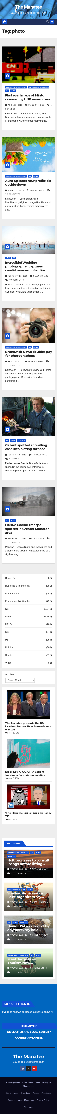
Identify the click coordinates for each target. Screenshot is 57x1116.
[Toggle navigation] (26, 22)
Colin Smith (38, 539)
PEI (7, 639)
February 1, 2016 (17, 539)
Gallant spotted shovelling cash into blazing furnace (26, 447)
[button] (47, 21)
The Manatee (28, 7)
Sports (8, 655)
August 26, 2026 (19, 902)
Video (8, 663)
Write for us (28, 1107)
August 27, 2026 (19, 869)
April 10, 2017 (15, 361)
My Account (29, 1100)
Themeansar (28, 1086)
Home (8, 1093)
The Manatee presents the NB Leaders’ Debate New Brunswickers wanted (28, 726)
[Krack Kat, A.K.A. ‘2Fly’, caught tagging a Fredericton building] (28, 753)
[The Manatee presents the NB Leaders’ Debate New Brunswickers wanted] (28, 704)
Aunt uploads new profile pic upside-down (28, 183)
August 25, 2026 (19, 935)
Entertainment (12, 593)
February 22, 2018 (18, 276)
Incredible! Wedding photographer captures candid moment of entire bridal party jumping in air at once (27, 270)
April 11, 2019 (15, 105)
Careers (36, 1093)
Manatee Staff (36, 361)
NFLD (8, 624)
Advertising (25, 1093)
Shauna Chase (37, 190)
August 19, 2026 (19, 968)
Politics (21, 440)
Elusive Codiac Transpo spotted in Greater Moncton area (27, 529)
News (13, 91)
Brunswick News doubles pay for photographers (28, 354)
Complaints (46, 1093)
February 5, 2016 (17, 455)
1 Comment (15, 459)
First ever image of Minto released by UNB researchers (27, 97)
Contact (11, 1100)
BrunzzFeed (11, 578)
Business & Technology (16, 87)
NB (7, 91)
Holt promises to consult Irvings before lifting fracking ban (28, 864)
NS (14, 258)
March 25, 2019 (16, 190)
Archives (9, 674)
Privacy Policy (43, 1100)
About (15, 1093)
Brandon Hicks (36, 105)
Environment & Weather (39, 87)
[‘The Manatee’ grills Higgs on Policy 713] (28, 796)
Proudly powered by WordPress (19, 1082)
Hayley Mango (40, 935)
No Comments (12, 194)
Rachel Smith (39, 968)
